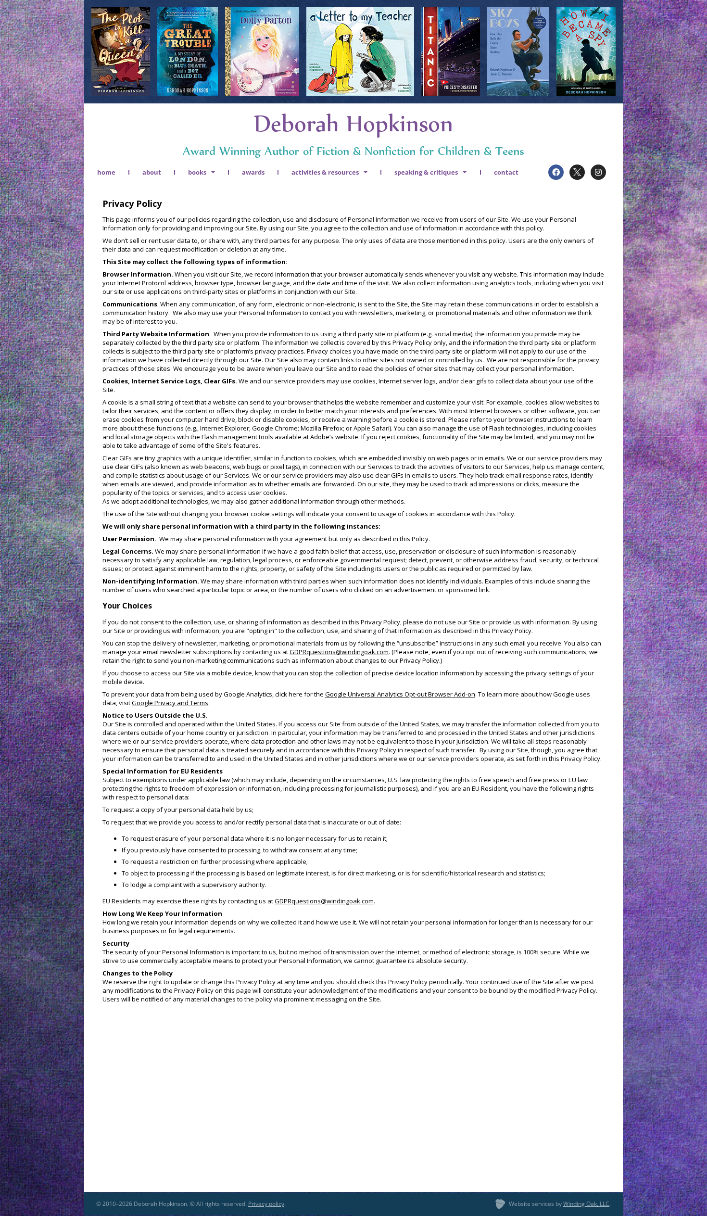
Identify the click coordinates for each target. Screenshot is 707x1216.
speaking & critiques (426, 172)
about (151, 172)
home (106, 172)
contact (506, 172)
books (197, 172)
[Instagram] (598, 172)
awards (253, 172)
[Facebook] (556, 172)
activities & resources (325, 172)
